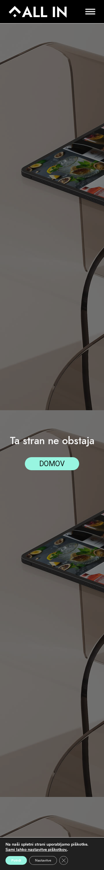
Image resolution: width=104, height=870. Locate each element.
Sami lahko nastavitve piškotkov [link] (35, 849)
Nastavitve (43, 860)
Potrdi (16, 860)
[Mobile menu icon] (88, 11)
